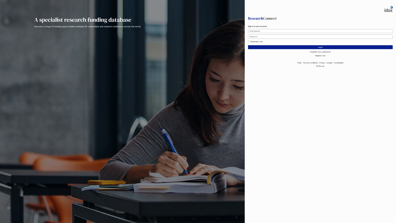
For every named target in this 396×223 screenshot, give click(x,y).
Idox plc (321, 66)
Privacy (322, 63)
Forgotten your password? (320, 52)
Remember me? (256, 42)
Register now (320, 56)
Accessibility (338, 63)
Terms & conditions (310, 63)
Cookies (329, 63)
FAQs (299, 63)
